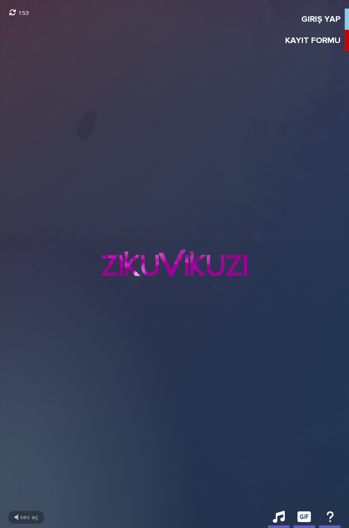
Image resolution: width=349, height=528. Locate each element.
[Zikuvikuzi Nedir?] (329, 519)
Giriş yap (320, 19)
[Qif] (304, 519)
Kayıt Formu (312, 40)
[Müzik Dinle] (278, 519)
